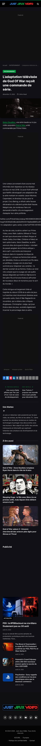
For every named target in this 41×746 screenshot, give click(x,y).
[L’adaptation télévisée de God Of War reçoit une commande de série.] (20, 108)
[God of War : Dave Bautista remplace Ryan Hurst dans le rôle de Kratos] (20, 455)
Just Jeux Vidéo (21, 731)
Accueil (5, 65)
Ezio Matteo (8, 407)
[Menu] (3, 3)
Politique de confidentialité (18, 740)
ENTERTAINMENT (14, 65)
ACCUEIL (17, 737)
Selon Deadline (9, 122)
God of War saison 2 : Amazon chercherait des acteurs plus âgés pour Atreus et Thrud (19, 531)
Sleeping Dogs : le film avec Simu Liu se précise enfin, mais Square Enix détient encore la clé (19, 499)
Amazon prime (17, 369)
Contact (32, 740)
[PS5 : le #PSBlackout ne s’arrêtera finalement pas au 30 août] (20, 607)
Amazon (6, 369)
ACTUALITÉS (8, 618)
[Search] (38, 3)
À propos (26, 737)
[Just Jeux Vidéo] (21, 3)
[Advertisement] (20, 37)
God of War (21, 125)
